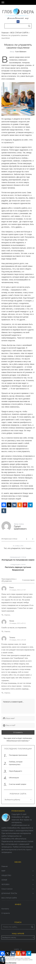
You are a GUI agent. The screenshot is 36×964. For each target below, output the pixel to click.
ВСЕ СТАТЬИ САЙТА (19, 33)
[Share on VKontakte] (14, 504)
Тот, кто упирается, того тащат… (18, 548)
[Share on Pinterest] (25, 504)
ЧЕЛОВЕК (5, 884)
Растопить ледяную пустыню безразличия (18, 567)
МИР (3, 871)
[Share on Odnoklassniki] (19, 504)
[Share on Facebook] (3, 504)
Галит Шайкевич (20, 51)
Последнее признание (18, 755)
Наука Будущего (15, 771)
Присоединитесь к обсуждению (8, 580)
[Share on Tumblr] (3, 510)
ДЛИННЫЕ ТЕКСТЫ (9, 893)
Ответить (7, 615)
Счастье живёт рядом (17, 784)
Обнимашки (14, 778)
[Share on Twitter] (9, 504)
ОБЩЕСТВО (6, 875)
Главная (5, 33)
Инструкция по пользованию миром (18, 558)
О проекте (5, 913)
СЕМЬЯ (4, 880)
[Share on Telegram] (30, 504)
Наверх (16, 949)
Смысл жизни (6, 889)
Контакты (5, 909)
